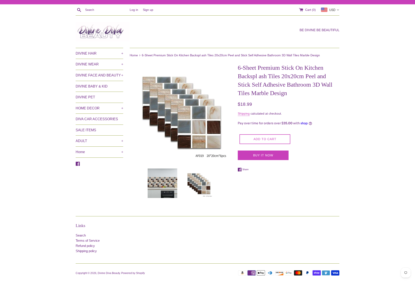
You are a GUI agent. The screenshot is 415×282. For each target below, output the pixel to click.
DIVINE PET (85, 97)
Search (81, 235)
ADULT (99, 141)
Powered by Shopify (133, 273)
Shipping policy (86, 251)
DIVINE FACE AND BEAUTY (99, 75)
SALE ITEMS (86, 130)
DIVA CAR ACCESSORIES (97, 119)
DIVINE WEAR (99, 64)
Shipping (244, 113)
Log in (134, 9)
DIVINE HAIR (99, 53)
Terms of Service (88, 240)
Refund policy (85, 246)
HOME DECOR (99, 108)
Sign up (148, 9)
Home (99, 152)
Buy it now (263, 155)
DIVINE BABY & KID (92, 86)
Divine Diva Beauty (109, 273)
